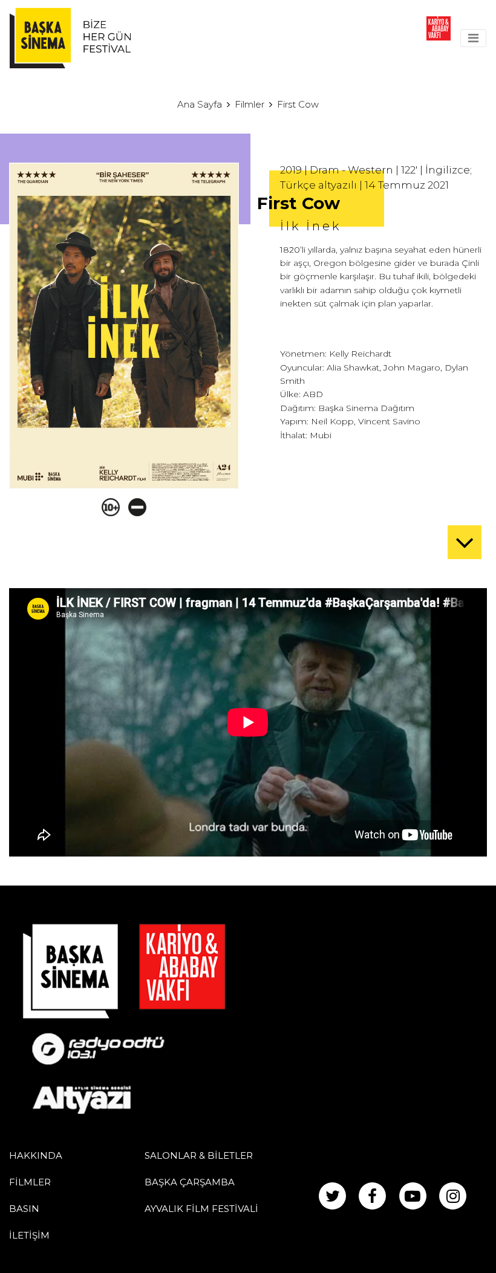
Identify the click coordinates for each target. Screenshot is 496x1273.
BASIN (24, 1208)
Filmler (249, 104)
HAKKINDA (35, 1155)
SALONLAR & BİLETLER (199, 1155)
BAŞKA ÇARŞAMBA (190, 1182)
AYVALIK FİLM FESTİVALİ (201, 1208)
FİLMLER (30, 1182)
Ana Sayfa (199, 104)
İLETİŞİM (29, 1235)
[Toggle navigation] (473, 38)
